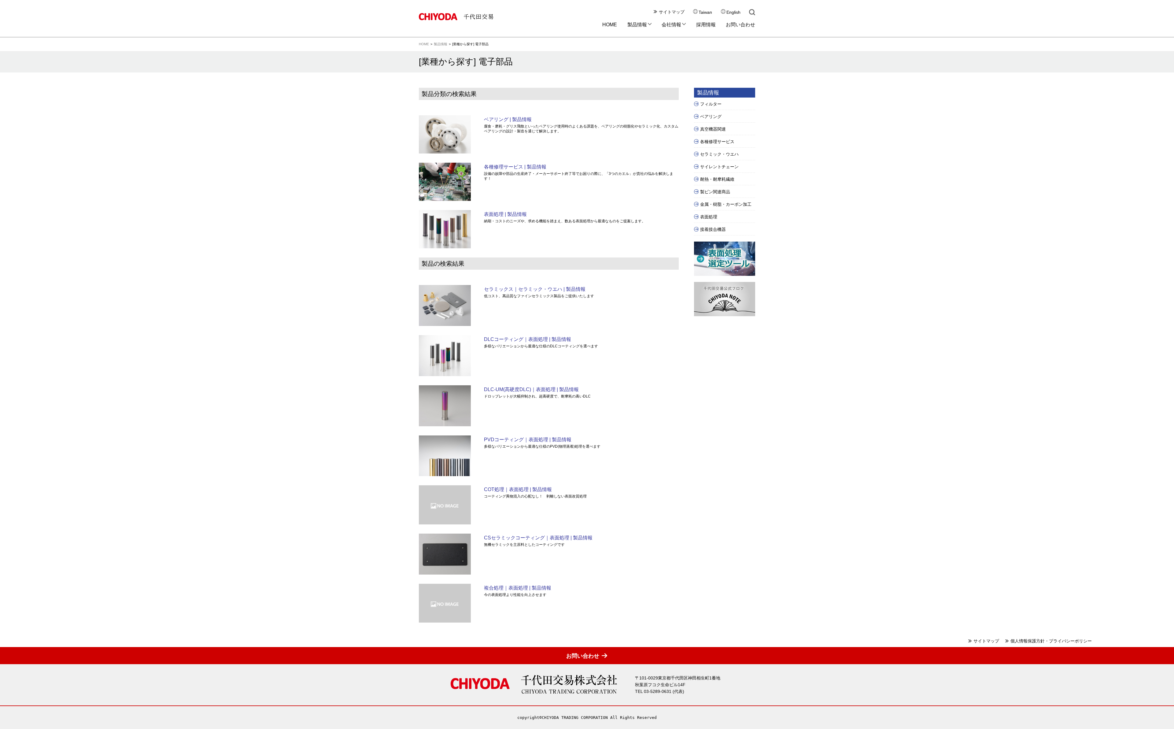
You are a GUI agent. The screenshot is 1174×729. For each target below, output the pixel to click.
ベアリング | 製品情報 (508, 119)
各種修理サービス (717, 141)
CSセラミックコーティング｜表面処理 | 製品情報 (538, 537)
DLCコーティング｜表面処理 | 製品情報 (527, 339)
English (733, 12)
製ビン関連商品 (715, 191)
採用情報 (706, 24)
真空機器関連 (713, 129)
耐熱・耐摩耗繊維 (717, 179)
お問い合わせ (740, 24)
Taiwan (705, 12)
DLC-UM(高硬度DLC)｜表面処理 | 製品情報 (531, 389)
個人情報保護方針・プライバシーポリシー (1051, 640)
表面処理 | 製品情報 (505, 214)
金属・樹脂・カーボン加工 (725, 204)
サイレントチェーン (719, 166)
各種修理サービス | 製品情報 (515, 166)
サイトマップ (672, 12)
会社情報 (671, 24)
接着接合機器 (713, 229)
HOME (609, 24)
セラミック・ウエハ (719, 154)
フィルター (711, 104)
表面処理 (708, 216)
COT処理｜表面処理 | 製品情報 (518, 489)
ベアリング (711, 116)
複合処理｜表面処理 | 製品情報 (517, 587)
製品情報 (637, 24)
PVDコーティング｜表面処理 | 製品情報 (527, 439)
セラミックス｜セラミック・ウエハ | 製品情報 (534, 289)
